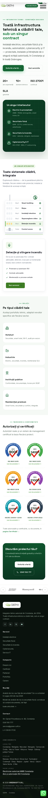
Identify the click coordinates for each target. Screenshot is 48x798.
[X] (16, 624)
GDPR (5, 793)
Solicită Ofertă (31, 6)
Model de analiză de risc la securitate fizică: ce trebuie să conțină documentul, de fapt (24, 701)
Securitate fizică (9, 641)
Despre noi (7, 665)
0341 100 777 (25, 572)
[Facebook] (5, 624)
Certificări (6, 669)
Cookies (12, 793)
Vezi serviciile (34, 68)
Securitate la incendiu (11, 645)
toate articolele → (9, 706)
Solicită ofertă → (13, 68)
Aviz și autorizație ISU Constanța (16, 774)
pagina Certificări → (11, 531)
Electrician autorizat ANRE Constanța (18, 771)
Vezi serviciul (14, 285)
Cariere (6, 681)
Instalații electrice (9, 637)
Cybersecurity (8, 649)
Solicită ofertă (24, 564)
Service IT (7, 653)
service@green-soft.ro (11, 726)
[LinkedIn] (10, 624)
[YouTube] (22, 624)
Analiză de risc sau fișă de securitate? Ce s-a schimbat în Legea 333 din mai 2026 (24, 694)
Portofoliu (6, 677)
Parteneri (6, 673)
